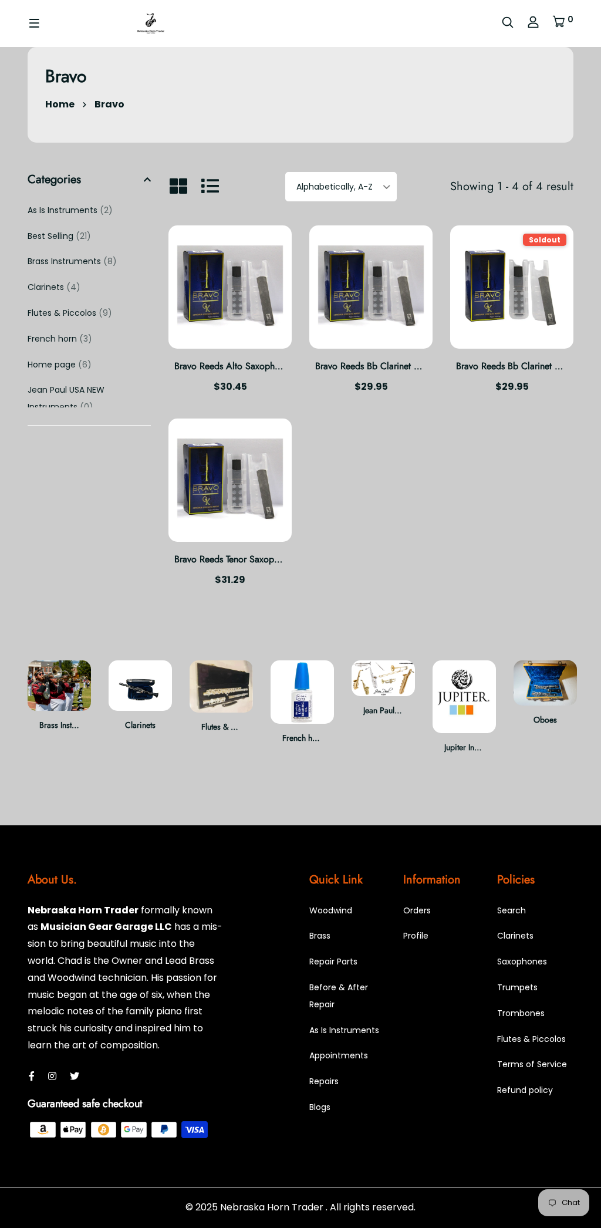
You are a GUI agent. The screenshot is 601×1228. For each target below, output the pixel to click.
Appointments (338, 1055)
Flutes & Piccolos (70, 313)
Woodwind (330, 910)
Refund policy (525, 1090)
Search (511, 910)
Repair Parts (546, 723)
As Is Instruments (70, 210)
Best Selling (59, 236)
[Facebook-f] (32, 1076)
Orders (417, 910)
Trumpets (517, 987)
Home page (60, 364)
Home (60, 104)
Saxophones (522, 961)
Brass (319, 936)
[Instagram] (52, 1076)
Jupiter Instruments (394, 747)
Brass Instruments (72, 261)
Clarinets (54, 287)
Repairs (324, 1081)
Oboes (464, 720)
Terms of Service (532, 1064)
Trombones (521, 1013)
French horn (60, 339)
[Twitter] (74, 1076)
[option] (59, 705)
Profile (415, 936)
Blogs (319, 1107)
